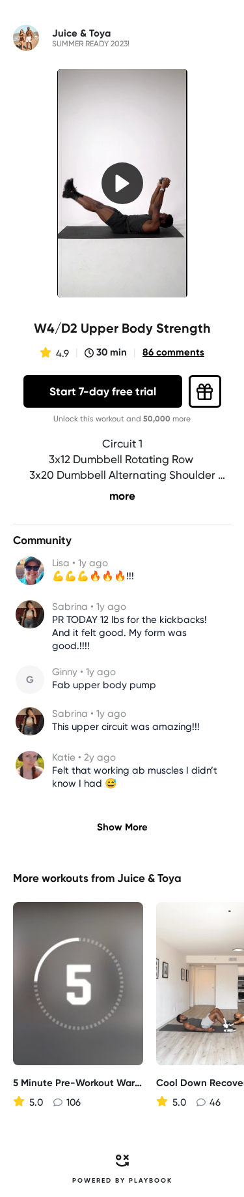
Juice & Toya (149, 878)
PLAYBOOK (150, 1181)
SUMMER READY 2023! (90, 43)
